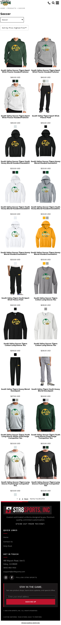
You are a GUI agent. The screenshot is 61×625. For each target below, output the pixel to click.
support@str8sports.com (14, 572)
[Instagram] (5, 577)
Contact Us (8, 542)
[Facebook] (11, 577)
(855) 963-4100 (9, 568)
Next (26, 499)
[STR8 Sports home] (27, 510)
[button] (53, 2)
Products (11, 8)
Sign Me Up (30, 602)
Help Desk (7, 546)
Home (2, 8)
